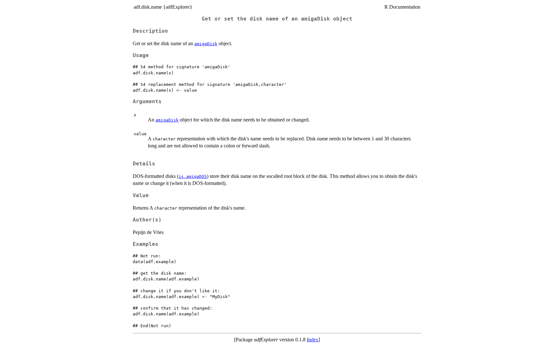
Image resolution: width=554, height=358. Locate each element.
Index (312, 339)
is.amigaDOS (193, 176)
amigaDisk (205, 43)
